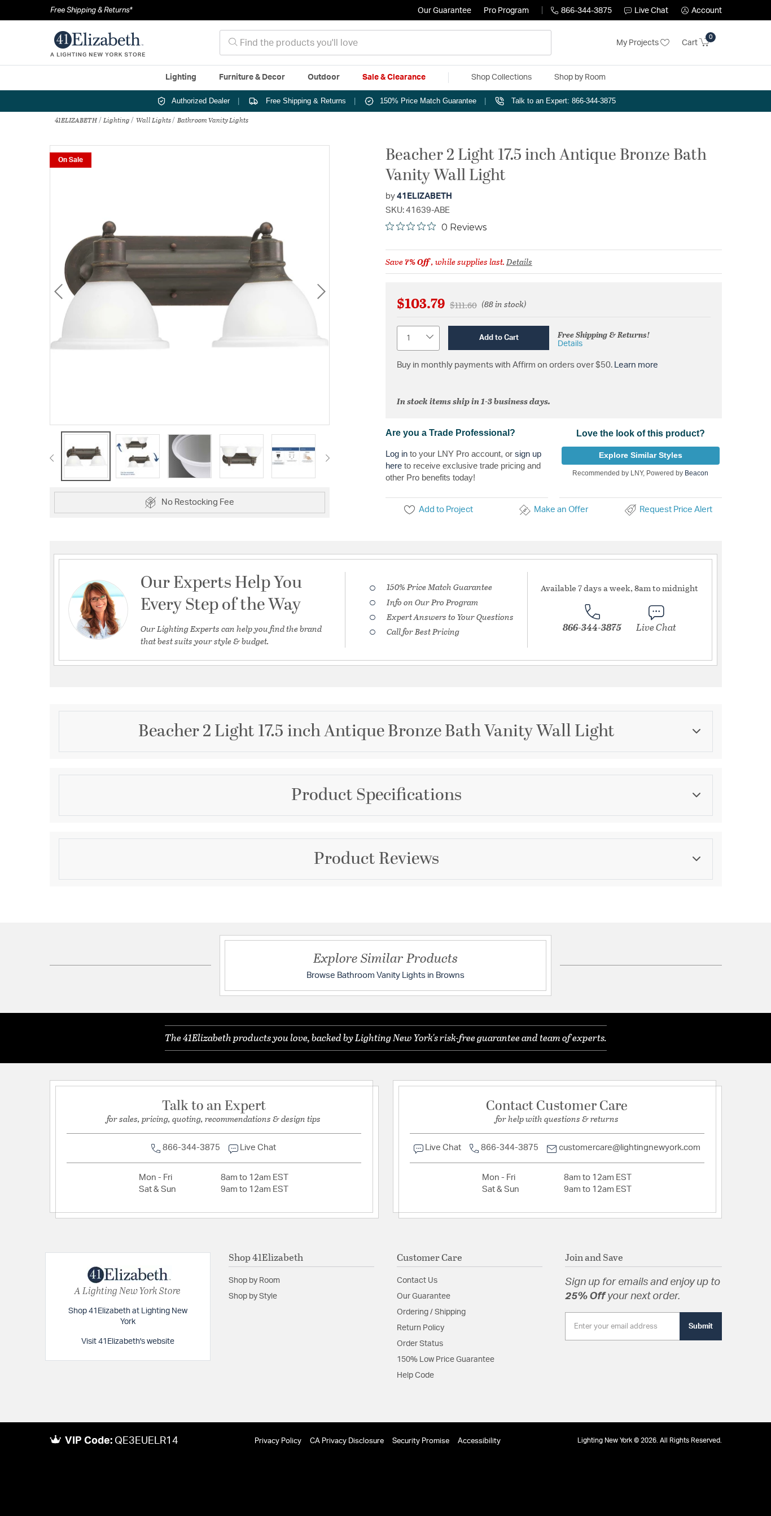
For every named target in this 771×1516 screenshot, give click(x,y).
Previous (58, 291)
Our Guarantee (444, 11)
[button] (701, 11)
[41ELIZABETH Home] (98, 43)
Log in (397, 453)
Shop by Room (254, 1281)
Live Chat (651, 11)
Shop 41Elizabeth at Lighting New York (127, 1316)
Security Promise (420, 1441)
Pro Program (506, 11)
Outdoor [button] (324, 77)
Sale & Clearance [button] (394, 77)
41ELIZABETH (76, 120)
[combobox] (385, 42)
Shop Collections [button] (501, 77)
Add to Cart (499, 338)
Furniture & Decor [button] (252, 77)
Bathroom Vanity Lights (212, 120)
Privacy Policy (278, 1441)
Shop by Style (253, 1296)
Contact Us (417, 1281)
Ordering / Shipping (431, 1312)
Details (519, 261)
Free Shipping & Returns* (91, 10)
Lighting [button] (180, 77)
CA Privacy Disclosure (347, 1441)
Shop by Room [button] (580, 77)
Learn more (636, 365)
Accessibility (479, 1441)
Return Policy (420, 1328)
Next (321, 291)
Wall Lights (153, 120)
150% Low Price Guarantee (445, 1360)
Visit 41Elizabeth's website (127, 1341)
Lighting (116, 120)
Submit (701, 1326)
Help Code (415, 1375)
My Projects (638, 43)
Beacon (696, 473)
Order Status (420, 1344)
